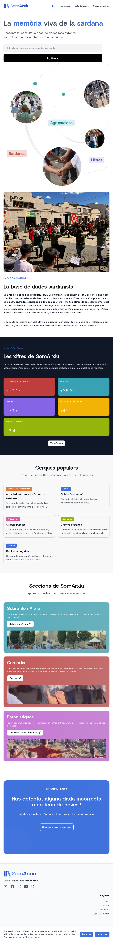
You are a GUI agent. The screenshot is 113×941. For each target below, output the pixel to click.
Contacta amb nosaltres (56, 827)
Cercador (65, 6)
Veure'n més (56, 443)
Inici (54, 6)
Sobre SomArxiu (101, 6)
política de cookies (31, 937)
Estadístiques (82, 6)
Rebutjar (86, 934)
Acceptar (102, 934)
